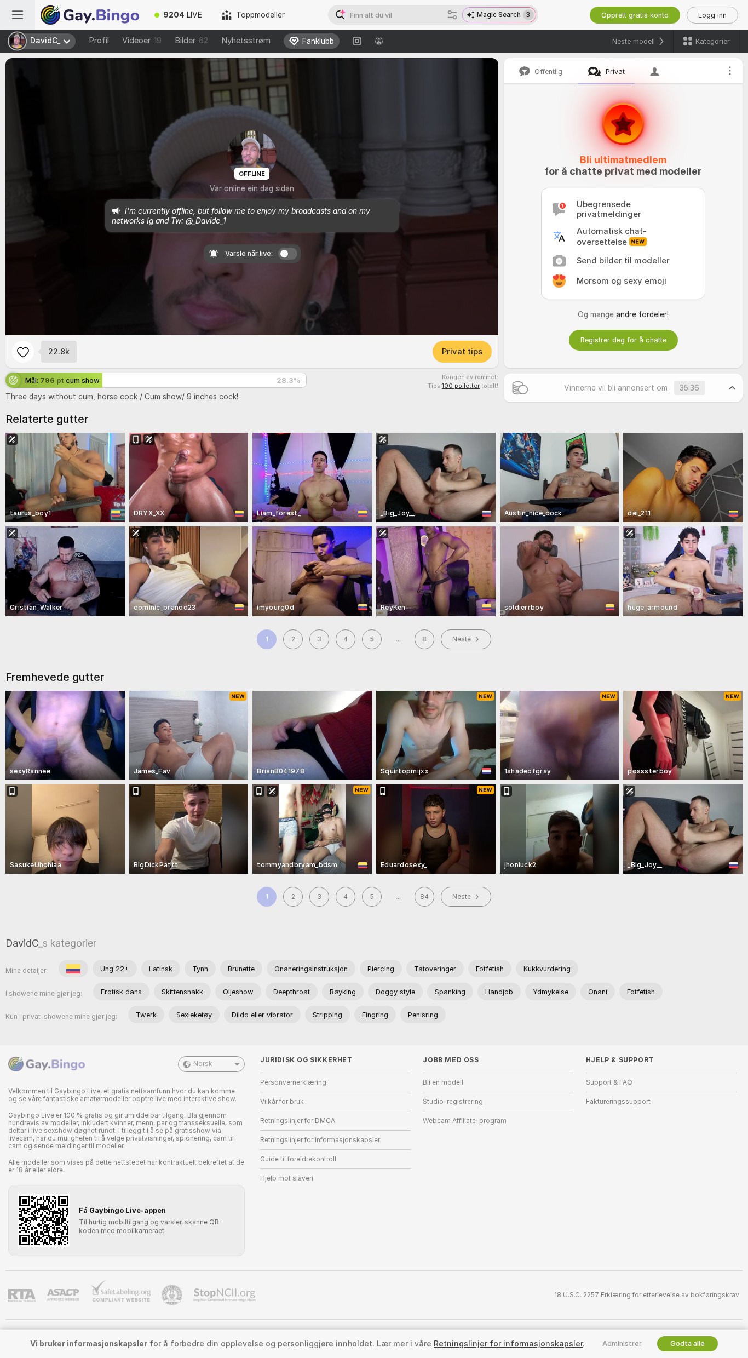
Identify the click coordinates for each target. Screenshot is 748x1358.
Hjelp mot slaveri (286, 1178)
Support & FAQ (609, 1082)
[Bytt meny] (17, 15)
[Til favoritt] (23, 352)
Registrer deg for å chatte (623, 340)
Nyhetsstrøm (246, 40)
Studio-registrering (453, 1101)
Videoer (142, 40)
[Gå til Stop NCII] (225, 1295)
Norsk (202, 1064)
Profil (99, 40)
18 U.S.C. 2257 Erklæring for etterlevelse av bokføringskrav (646, 1295)
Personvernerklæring (293, 1082)
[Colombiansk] (73, 968)
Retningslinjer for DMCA (297, 1121)
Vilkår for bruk (282, 1101)
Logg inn (712, 15)
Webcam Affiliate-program (465, 1121)
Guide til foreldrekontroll (298, 1159)
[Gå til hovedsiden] (90, 15)
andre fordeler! (642, 314)
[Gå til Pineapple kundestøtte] (173, 1295)
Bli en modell (443, 1082)
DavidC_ (24, 943)
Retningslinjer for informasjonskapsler (320, 1140)
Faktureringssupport (618, 1101)
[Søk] (452, 14)
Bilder (191, 40)
